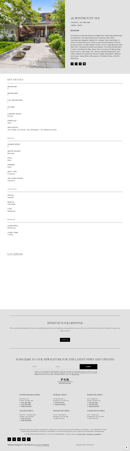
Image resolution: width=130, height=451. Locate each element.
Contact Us (65, 339)
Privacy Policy (75, 374)
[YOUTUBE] (24, 439)
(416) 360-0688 (26, 402)
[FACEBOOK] (9, 439)
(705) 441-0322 (93, 418)
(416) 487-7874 (93, 402)
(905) (22, 418)
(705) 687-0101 (59, 402)
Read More (74, 58)
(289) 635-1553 (59, 418)
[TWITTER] (29, 439)
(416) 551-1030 (93, 404)
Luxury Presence (42, 445)
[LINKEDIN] (19, 439)
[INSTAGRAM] (14, 439)
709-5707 (27, 418)
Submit (88, 366)
